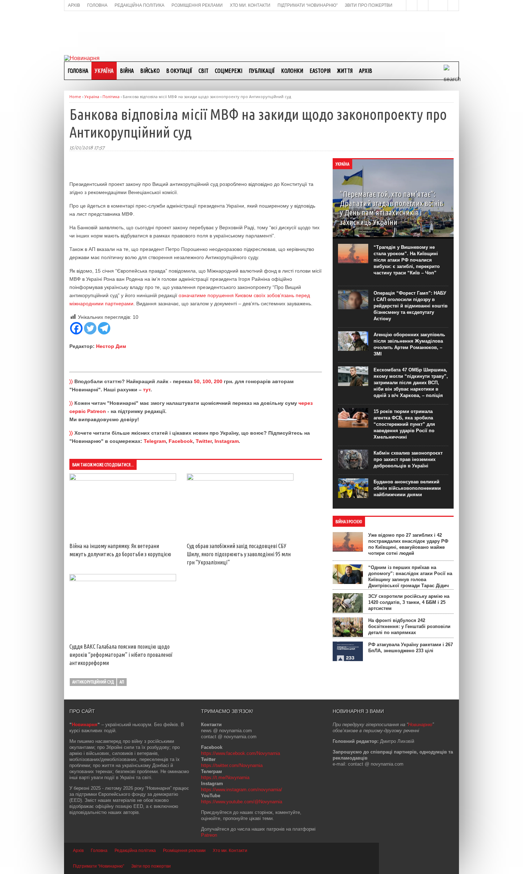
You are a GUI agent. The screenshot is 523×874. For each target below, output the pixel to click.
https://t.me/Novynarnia (225, 777)
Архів (365, 71)
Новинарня (84, 724)
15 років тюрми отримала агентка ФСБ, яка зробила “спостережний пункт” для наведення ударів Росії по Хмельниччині (404, 424)
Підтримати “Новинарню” (98, 866)
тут (146, 389)
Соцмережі (228, 71)
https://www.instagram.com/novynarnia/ (241, 789)
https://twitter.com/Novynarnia (232, 765)
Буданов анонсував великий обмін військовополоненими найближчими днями (407, 488)
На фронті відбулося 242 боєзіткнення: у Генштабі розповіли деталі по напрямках (409, 626)
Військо (150, 71)
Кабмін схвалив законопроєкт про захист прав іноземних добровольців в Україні (408, 459)
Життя (345, 71)
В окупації (179, 71)
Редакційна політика (135, 850)
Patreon (209, 835)
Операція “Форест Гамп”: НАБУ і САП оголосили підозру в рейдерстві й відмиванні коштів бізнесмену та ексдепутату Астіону (411, 305)
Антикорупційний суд (93, 682)
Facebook (181, 441)
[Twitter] (90, 328)
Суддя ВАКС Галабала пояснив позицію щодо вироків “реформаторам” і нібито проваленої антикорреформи (121, 654)
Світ (203, 71)
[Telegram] (104, 328)
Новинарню (420, 724)
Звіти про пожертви (151, 866)
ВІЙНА (127, 71)
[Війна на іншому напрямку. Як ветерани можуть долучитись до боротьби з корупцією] (122, 479)
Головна (78, 71)
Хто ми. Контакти (230, 850)
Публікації (262, 71)
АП (122, 682)
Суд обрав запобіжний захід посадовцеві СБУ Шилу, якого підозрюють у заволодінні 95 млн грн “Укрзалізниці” (239, 554)
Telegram (155, 441)
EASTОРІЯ (320, 71)
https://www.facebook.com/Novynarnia (240, 753)
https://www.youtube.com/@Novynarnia (241, 801)
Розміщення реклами (184, 850)
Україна (104, 71)
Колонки (292, 71)
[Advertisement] (261, 32)
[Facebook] (76, 328)
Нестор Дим (111, 346)
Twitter (204, 441)
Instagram (227, 441)
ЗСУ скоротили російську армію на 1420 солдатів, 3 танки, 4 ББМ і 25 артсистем (408, 602)
